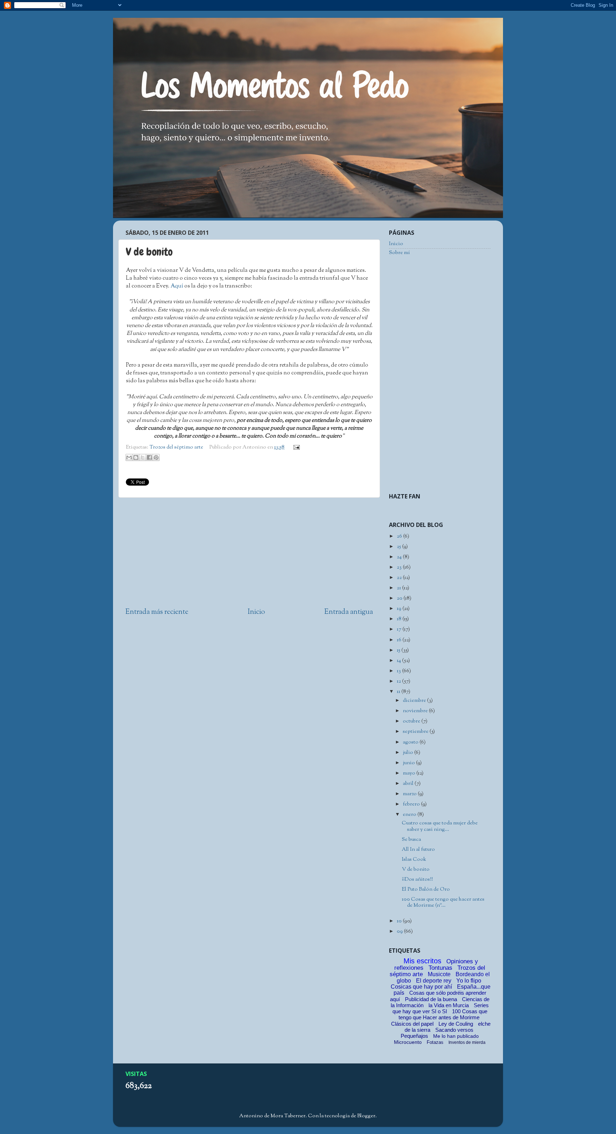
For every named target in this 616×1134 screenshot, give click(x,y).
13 (399, 671)
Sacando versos (454, 1030)
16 (399, 640)
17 (399, 629)
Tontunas (440, 967)
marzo (410, 794)
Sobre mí (399, 253)
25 (399, 546)
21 (399, 588)
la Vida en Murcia (448, 1005)
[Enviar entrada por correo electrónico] (295, 447)
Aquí (176, 286)
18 (399, 619)
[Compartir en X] (142, 457)
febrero (412, 804)
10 (400, 921)
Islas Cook (414, 859)
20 (400, 598)
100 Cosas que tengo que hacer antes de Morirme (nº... (443, 902)
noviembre (416, 711)
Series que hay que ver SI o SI (440, 1008)
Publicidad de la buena (431, 999)
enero (410, 814)
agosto (411, 742)
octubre (412, 721)
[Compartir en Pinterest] (156, 457)
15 (399, 650)
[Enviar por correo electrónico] (129, 457)
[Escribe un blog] (135, 457)
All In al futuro (418, 849)
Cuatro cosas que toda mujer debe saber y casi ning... (440, 826)
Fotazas (435, 1042)
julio (408, 752)
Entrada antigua (348, 612)
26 (400, 536)
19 (399, 608)
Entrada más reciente (156, 612)
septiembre (416, 731)
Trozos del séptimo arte (176, 447)
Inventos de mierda (467, 1042)
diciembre (415, 700)
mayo (409, 773)
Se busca (411, 839)
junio (409, 763)
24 (400, 557)
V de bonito (416, 869)
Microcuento (408, 1042)
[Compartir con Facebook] (149, 457)
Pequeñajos (414, 1036)
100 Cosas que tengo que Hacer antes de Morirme (443, 1014)
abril (409, 783)
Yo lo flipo (468, 981)
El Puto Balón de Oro (426, 889)
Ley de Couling (455, 1024)
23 (400, 567)
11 (399, 691)
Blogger (366, 1116)
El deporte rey (433, 981)
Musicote (439, 974)
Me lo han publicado (456, 1036)
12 (399, 681)
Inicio (256, 612)
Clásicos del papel (412, 1024)
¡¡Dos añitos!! (417, 879)
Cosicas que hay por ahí (421, 987)
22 (400, 577)
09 (400, 931)
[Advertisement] (249, 552)
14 (399, 660)
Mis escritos (422, 961)
